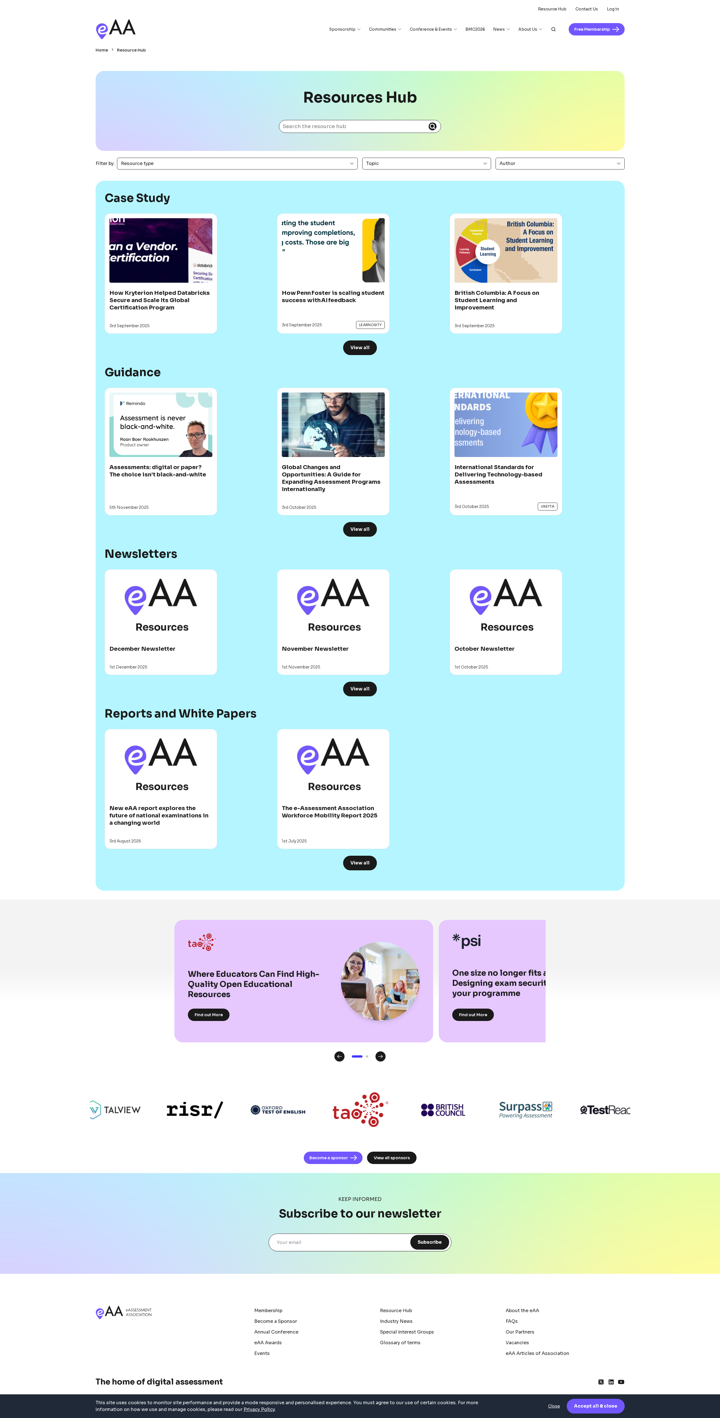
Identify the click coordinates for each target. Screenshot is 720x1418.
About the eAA (522, 1311)
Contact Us (586, 9)
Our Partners (520, 1332)
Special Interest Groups (407, 1332)
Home (102, 50)
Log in (613, 9)
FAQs (512, 1321)
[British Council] (401, 1110)
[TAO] (319, 1109)
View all (360, 348)
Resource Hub (552, 9)
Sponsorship (342, 29)
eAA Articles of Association (537, 1353)
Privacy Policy (259, 1409)
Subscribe (430, 1242)
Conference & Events (431, 29)
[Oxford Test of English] (236, 1110)
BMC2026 (475, 29)
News (499, 29)
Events (262, 1353)
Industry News (396, 1321)
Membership (268, 1311)
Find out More (209, 1014)
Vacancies (517, 1343)
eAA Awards (268, 1343)
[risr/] (153, 1110)
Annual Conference (276, 1332)
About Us (527, 29)
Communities (382, 29)
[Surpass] (484, 1110)
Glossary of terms (400, 1343)
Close (554, 1406)
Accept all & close (595, 1406)
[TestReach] (567, 1110)
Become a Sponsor (275, 1321)
